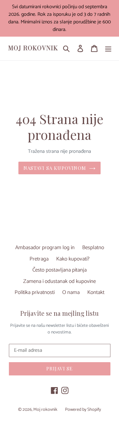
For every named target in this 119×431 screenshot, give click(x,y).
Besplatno (93, 247)
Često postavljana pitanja (59, 270)
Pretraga (39, 258)
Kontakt (95, 292)
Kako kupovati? (72, 258)
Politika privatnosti (35, 292)
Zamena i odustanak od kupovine (59, 281)
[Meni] (108, 48)
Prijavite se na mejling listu (59, 313)
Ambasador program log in (45, 247)
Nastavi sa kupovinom (54, 168)
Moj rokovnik (45, 409)
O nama (71, 292)
